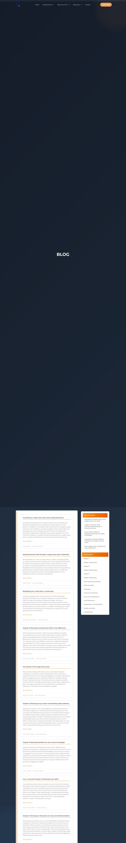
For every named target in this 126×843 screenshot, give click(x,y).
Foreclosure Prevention (91, 593)
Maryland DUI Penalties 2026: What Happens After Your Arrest (95, 520)
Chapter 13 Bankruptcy (90, 570)
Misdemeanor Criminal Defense (93, 604)
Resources (76, 5)
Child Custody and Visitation (92, 581)
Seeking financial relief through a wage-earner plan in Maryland (46, 554)
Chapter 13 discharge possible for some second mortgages (44, 742)
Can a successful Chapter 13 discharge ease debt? (41, 779)
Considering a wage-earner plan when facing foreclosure (43, 518)
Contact (87, 5)
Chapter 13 (87, 566)
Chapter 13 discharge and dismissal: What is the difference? (44, 628)
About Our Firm (62, 5)
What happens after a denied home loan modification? (95, 547)
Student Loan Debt (89, 608)
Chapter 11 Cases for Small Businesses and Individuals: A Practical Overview (93, 526)
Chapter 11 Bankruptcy (90, 562)
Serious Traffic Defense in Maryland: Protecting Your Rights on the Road (95, 533)
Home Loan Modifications (91, 597)
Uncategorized (88, 612)
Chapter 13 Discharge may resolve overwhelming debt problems (46, 703)
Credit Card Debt (89, 585)
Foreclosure (87, 589)
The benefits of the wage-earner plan (36, 667)
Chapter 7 (86, 574)
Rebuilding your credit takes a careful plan (38, 591)
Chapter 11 (87, 558)
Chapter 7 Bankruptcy (90, 577)
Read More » (27, 541)
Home (37, 5)
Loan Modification (89, 600)
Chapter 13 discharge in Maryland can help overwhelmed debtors (46, 816)
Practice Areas (47, 5)
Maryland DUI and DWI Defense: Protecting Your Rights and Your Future (94, 540)
